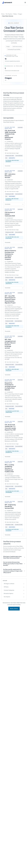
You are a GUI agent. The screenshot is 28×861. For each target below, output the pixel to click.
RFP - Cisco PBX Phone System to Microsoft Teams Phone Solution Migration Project (10, 299)
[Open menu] (25, 2)
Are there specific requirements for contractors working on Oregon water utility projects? (14, 571)
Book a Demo (14, 608)
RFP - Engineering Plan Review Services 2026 (10, 506)
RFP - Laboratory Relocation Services (10, 175)
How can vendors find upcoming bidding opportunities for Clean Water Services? (14, 563)
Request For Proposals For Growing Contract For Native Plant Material (10, 386)
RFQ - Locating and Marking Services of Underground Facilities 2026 (9, 468)
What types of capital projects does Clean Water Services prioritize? (14, 557)
